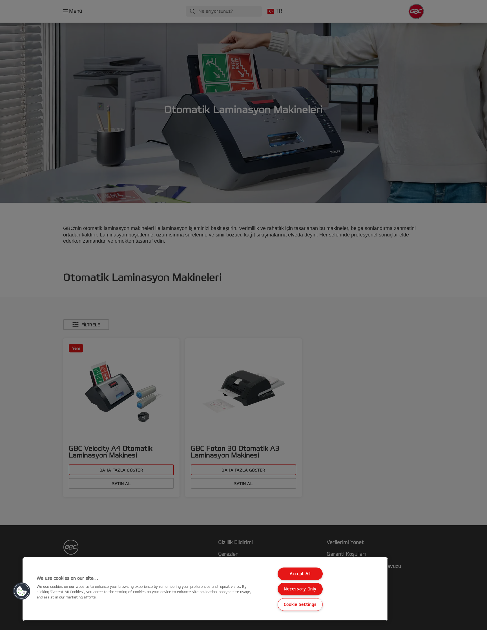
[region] (205, 589)
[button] (22, 591)
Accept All (300, 574)
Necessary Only (300, 589)
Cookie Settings (300, 604)
